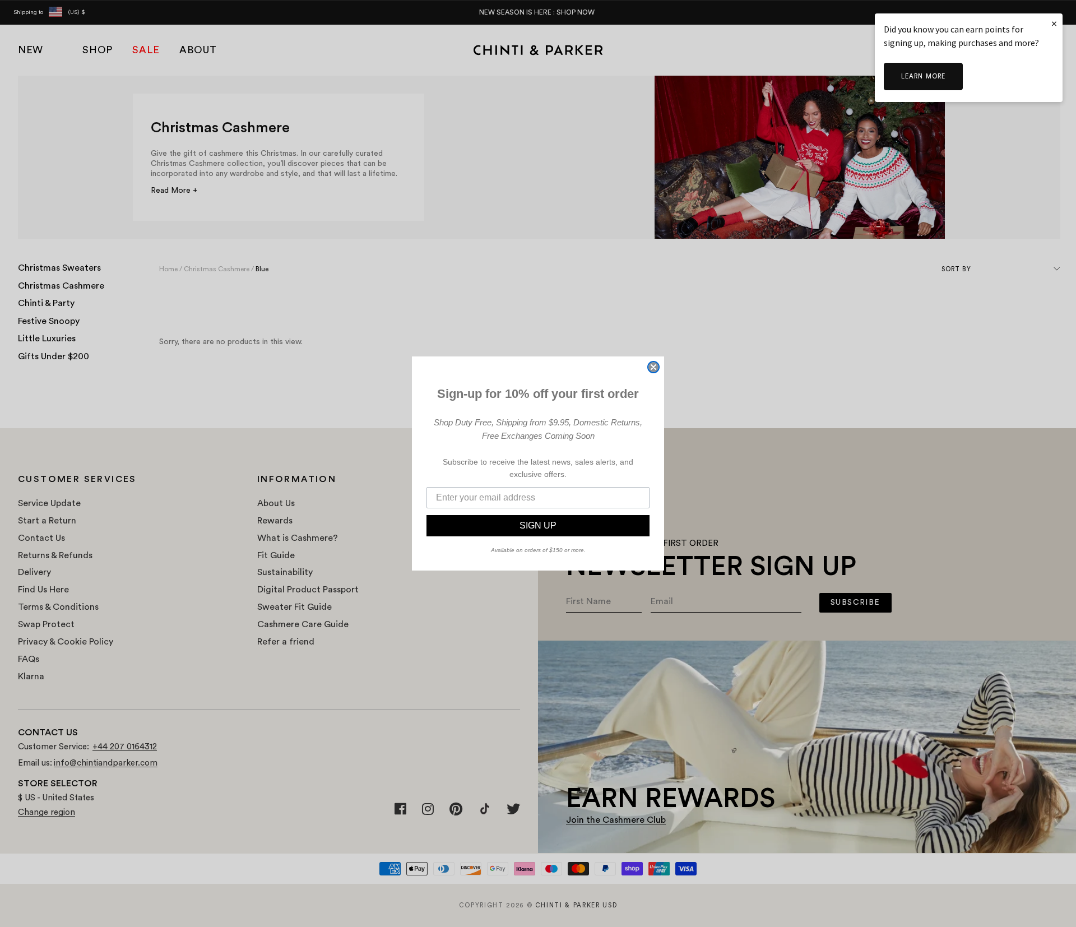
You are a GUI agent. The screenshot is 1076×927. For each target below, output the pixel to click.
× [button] (1054, 23)
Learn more (923, 76)
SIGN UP (538, 525)
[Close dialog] (653, 367)
